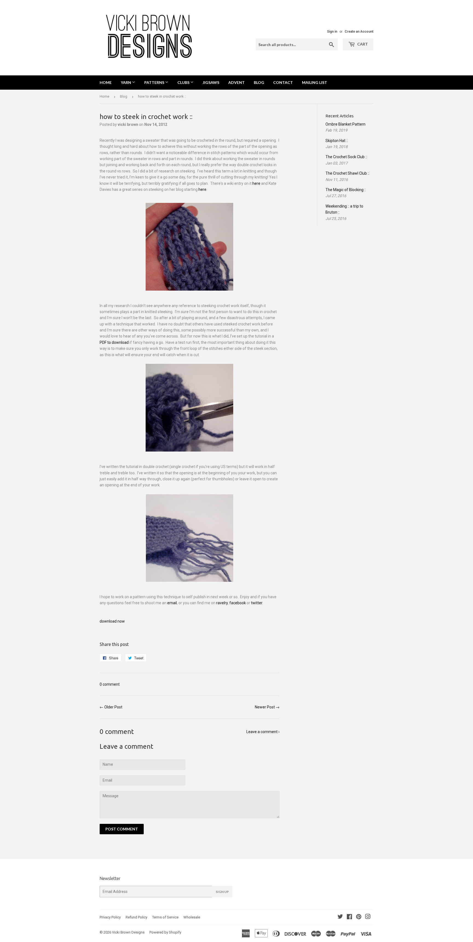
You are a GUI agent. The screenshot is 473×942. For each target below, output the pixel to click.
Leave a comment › (262, 732)
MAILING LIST (314, 82)
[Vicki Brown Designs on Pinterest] (359, 917)
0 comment (110, 684)
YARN (126, 82)
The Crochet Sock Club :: (346, 157)
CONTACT (283, 82)
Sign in (332, 31)
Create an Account (359, 31)
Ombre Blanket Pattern (345, 124)
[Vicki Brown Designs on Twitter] (340, 917)
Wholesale (191, 917)
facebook (237, 603)
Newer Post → (267, 707)
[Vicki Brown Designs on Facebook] (349, 917)
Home (106, 82)
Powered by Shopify (165, 932)
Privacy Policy (110, 917)
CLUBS (183, 82)
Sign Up (222, 892)
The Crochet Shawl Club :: (347, 173)
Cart (362, 44)
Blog (123, 96)
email (172, 603)
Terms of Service (165, 917)
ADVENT (236, 82)
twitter (256, 603)
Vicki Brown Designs (128, 932)
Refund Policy (136, 917)
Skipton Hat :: (336, 140)
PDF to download (114, 342)
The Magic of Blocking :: (345, 190)
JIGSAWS (211, 82)
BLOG (259, 82)
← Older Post (111, 707)
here (256, 183)
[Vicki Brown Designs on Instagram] (368, 917)
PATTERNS (154, 82)
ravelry (222, 603)
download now (112, 621)
